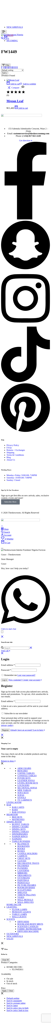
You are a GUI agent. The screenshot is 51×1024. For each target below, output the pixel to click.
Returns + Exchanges (16, 450)
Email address (8, 665)
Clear (11, 991)
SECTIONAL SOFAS (27, 788)
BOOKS (21, 848)
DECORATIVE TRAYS (28, 863)
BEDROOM (12, 814)
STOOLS (21, 797)
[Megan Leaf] (13, 80)
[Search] (2, 38)
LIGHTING (12, 907)
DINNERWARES (20, 834)
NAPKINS (17, 839)
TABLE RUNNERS (21, 841)
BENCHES (22, 771)
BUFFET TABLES (20, 824)
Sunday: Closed (13, 480)
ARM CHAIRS (24, 768)
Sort (3, 73)
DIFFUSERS (23, 921)
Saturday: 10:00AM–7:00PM (19, 478)
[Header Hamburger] (4, 32)
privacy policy (7, 725)
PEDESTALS (23, 883)
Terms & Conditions (15, 455)
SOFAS (20, 795)
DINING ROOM (14, 822)
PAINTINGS (23, 880)
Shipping (10, 452)
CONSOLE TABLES (27, 775)
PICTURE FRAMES (26, 885)
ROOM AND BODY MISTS (30, 924)
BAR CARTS (18, 807)
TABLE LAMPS (19, 914)
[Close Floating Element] (2, 548)
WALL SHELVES (25, 902)
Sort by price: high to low (17, 1010)
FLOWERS (22, 868)
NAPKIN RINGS (20, 836)
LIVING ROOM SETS (27, 783)
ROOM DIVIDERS (26, 887)
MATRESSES (18, 819)
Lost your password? (26, 675)
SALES (10, 938)
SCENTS (11, 919)
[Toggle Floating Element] (2, 631)
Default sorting (13, 998)
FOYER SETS (23, 778)
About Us (11, 460)
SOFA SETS (23, 792)
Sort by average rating (16, 1003)
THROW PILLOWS (26, 895)
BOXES (21, 851)
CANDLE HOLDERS (27, 853)
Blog (9, 457)
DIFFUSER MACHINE (28, 931)
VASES (20, 897)
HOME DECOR (14, 904)
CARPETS (22, 856)
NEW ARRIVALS (15, 27)
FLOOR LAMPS (19, 909)
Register (5, 730)
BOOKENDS (23, 846)
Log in (4, 680)
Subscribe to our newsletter (16, 713)
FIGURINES (23, 865)
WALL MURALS (25, 900)
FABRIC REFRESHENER (29, 929)
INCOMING (12, 40)
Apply (4, 991)
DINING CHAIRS (20, 827)
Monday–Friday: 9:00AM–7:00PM (22, 475)
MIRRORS (22, 873)
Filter (7, 65)
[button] (13, 84)
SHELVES (22, 892)
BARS (15, 810)
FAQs (9, 448)
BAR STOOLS (19, 812)
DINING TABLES (20, 831)
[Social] (25, 219)
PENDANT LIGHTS (21, 912)
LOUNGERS (23, 785)
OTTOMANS (23, 878)
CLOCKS (21, 861)
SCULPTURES (24, 890)
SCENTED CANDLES (27, 926)
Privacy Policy (13, 445)
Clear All (5, 960)
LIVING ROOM (14, 802)
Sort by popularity (14, 1001)
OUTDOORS (13, 934)
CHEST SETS (23, 858)
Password (6, 670)
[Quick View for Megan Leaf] (22, 88)
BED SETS (17, 817)
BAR (9, 805)
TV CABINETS (24, 800)
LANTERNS (23, 870)
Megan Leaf (15, 101)
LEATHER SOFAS (26, 780)
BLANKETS (23, 844)
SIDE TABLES (24, 790)
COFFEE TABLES (26, 773)
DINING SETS (19, 829)
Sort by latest (12, 1005)
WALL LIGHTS (19, 917)
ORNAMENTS (24, 875)
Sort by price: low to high (17, 1008)
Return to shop (7, 761)
